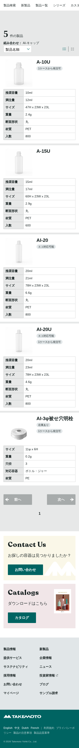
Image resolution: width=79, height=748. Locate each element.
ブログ (44, 684)
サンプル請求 (49, 693)
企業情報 (46, 658)
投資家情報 (47, 675)
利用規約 (49, 728)
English (8, 728)
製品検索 (10, 5)
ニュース (46, 666)
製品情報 (10, 649)
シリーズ (59, 5)
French (35, 728)
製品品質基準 (42, 732)
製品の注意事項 (22, 732)
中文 (17, 728)
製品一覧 (42, 5)
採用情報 (10, 675)
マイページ (11, 693)
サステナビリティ (16, 666)
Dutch (25, 728)
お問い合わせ (25, 570)
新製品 (25, 5)
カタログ (22, 617)
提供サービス (13, 658)
